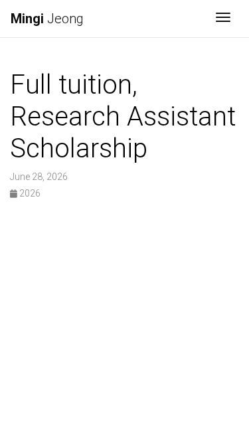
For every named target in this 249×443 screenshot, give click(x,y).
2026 (29, 193)
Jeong (47, 19)
